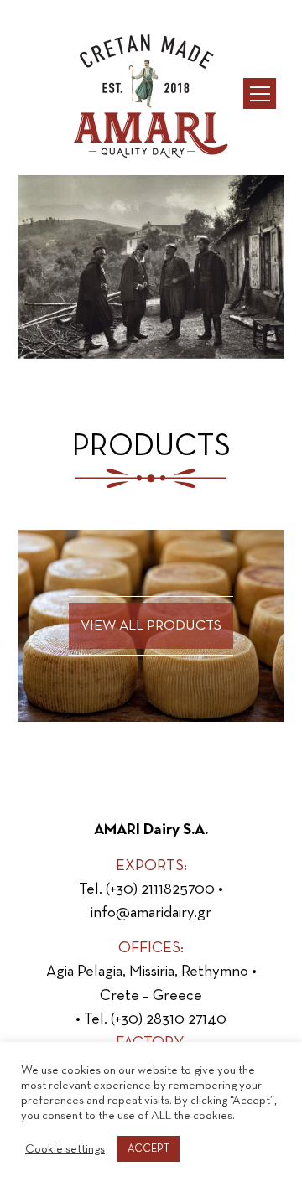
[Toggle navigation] (259, 93)
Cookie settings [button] (65, 1149)
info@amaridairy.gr (151, 912)
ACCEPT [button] (148, 1148)
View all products (151, 626)
